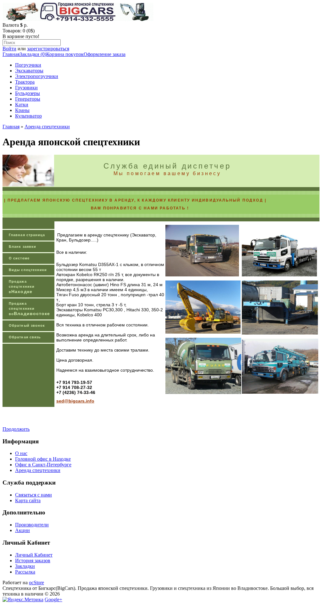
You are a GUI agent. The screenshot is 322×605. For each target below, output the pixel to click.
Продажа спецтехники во (29, 309)
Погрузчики (28, 65)
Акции (22, 530)
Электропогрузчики (36, 76)
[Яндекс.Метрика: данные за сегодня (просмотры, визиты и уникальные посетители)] (23, 599)
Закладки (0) (32, 54)
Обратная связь (25, 337)
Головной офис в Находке (43, 459)
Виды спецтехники (28, 270)
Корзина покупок (65, 54)
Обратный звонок (27, 325)
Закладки (25, 566)
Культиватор (28, 116)
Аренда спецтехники (47, 126)
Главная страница (27, 235)
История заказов (32, 560)
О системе (19, 258)
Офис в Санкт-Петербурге (43, 464)
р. (26, 25)
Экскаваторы (29, 70)
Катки (21, 104)
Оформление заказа (104, 54)
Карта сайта (28, 500)
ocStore (36, 582)
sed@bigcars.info (75, 400)
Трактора (25, 82)
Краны (22, 110)
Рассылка (25, 571)
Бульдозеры (27, 93)
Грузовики (26, 87)
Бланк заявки (22, 246)
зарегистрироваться (48, 48)
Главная (11, 54)
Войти (9, 48)
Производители (32, 524)
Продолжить (16, 429)
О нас (21, 453)
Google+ (53, 599)
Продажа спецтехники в (22, 287)
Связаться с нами (33, 494)
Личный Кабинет (34, 555)
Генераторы (27, 99)
